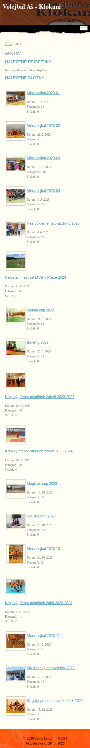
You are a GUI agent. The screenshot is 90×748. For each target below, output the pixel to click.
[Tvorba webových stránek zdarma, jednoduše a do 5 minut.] (54, 739)
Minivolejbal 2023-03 (43, 158)
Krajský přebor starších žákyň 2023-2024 (38, 451)
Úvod (8, 44)
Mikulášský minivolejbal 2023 (50, 668)
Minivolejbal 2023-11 (43, 635)
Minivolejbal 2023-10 (43, 548)
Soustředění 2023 (41, 516)
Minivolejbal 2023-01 (43, 93)
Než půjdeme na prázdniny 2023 (53, 223)
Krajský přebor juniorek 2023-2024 (55, 700)
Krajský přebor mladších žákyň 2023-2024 (39, 397)
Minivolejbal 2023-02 (43, 125)
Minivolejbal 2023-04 (43, 190)
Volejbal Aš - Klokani (31, 6)
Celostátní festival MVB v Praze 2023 (35, 277)
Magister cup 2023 (42, 483)
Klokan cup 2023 (40, 310)
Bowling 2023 (37, 342)
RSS (61, 738)
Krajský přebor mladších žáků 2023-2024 (38, 603)
